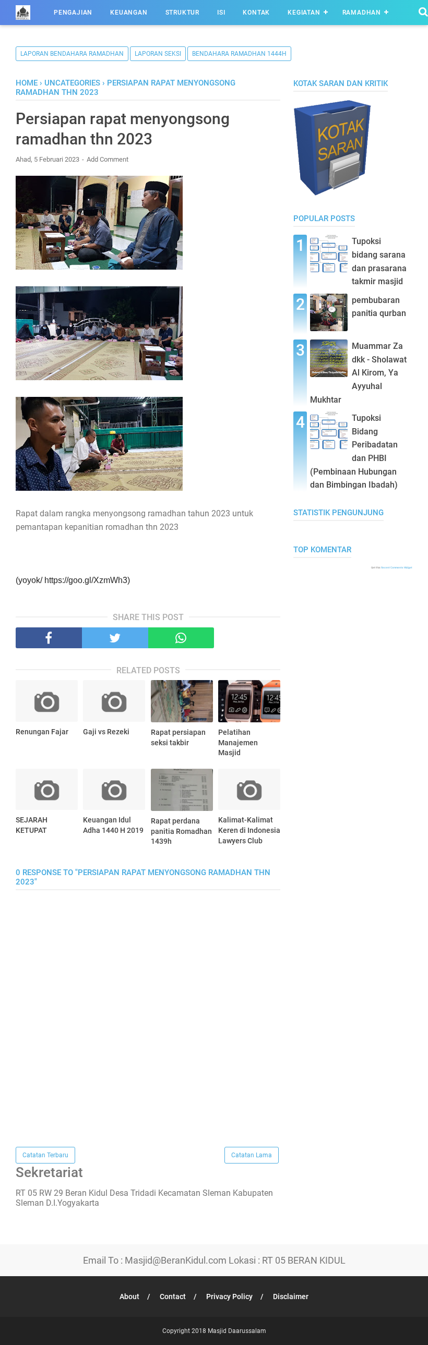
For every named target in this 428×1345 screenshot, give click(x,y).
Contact (173, 1296)
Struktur (182, 12)
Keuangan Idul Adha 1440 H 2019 (113, 825)
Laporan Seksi (158, 53)
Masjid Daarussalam (237, 1331)
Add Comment (107, 159)
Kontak (256, 12)
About (129, 1296)
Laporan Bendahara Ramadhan (72, 53)
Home (27, 83)
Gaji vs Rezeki (106, 732)
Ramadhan (361, 12)
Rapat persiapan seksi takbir (178, 737)
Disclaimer (290, 1296)
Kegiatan (304, 12)
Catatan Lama (251, 1155)
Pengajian (73, 12)
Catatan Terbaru (45, 1155)
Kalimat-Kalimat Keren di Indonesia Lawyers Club (249, 830)
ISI (221, 12)
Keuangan (128, 12)
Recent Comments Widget (396, 567)
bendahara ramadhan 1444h (239, 53)
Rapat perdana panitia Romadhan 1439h (181, 831)
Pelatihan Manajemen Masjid (238, 742)
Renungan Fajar (42, 732)
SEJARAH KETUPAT (31, 825)
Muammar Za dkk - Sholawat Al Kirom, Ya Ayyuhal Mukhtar (358, 372)
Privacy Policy (229, 1296)
